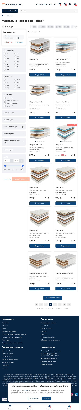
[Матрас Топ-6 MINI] (66, 89)
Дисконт (44, 331)
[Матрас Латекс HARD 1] (40, 261)
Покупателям (47, 319)
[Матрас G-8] (40, 218)
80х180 (58, 27)
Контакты (5, 323)
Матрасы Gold (7, 351)
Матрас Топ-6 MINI (62, 102)
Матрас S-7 (33, 59)
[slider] (5, 165)
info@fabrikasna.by (50, 358)
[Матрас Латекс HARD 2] (66, 261)
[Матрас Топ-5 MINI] (40, 89)
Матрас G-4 (59, 145)
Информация (8, 319)
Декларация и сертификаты (12, 343)
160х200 (42, 27)
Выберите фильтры (20, 179)
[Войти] (70, 4)
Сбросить (8, 42)
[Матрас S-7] (40, 47)
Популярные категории (12, 347)
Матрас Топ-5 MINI (36, 102)
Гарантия (44, 326)
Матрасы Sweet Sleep (10, 359)
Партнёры (5, 340)
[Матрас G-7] (66, 175)
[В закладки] (45, 69)
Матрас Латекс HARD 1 (38, 273)
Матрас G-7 (59, 187)
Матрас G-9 (59, 230)
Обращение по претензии (50, 340)
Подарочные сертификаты (12, 337)
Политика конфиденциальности (14, 334)
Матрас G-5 (33, 187)
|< (36, 304)
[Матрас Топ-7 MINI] (40, 132)
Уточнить (19, 42)
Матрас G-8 (33, 230)
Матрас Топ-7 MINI (36, 145)
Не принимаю (34, 398)
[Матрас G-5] (40, 175)
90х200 (33, 27)
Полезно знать (46, 328)
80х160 (50, 27)
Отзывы (5, 326)
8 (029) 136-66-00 (44, 4)
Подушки (5, 365)
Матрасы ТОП (7, 356)
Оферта (44, 334)
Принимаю (46, 398)
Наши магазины (47, 364)
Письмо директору (48, 337)
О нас (4, 328)
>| (69, 304)
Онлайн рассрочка (9, 331)
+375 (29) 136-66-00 (50, 354)
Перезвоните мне (48, 361)
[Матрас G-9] (66, 218)
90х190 (66, 27)
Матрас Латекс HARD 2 (64, 273)
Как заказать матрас (48, 323)
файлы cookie (25, 391)
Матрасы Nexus (7, 354)
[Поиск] (75, 11)
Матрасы (9, 16)
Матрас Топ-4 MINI (62, 59)
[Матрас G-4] (66, 132)
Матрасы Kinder (8, 362)
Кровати (5, 368)
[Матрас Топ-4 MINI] (66, 47)
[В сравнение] (48, 69)
